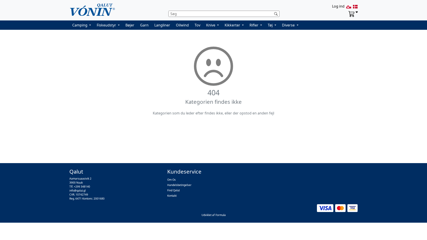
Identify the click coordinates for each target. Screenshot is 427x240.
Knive (211, 25)
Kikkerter (233, 25)
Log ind (338, 6)
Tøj (271, 25)
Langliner (162, 25)
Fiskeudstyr (107, 25)
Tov (197, 25)
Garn (144, 25)
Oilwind (182, 25)
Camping (80, 25)
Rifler (254, 25)
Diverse (289, 25)
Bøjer (129, 25)
